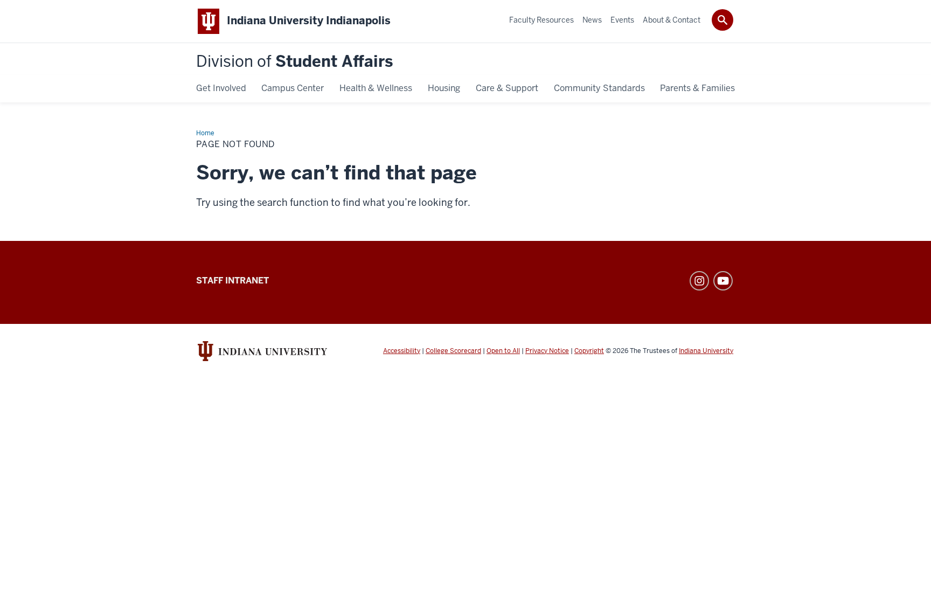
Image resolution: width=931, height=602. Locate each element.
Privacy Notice (547, 351)
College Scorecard (453, 351)
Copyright (589, 351)
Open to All (503, 351)
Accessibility (401, 351)
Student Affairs (294, 62)
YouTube (723, 280)
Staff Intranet (232, 280)
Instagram (699, 280)
